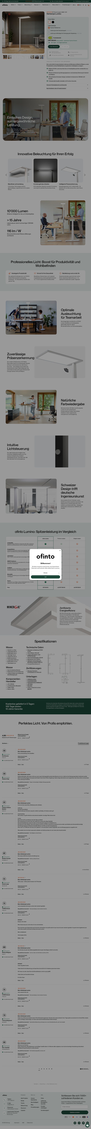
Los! (45, 576)
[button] (45, 573)
